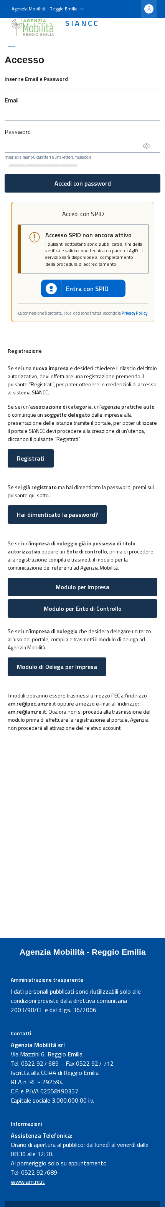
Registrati (31, 458)
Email (11, 100)
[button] (49, 9)
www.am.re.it (28, 1181)
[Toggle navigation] (11, 47)
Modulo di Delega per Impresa (57, 666)
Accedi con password (82, 183)
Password (18, 131)
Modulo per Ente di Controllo (83, 608)
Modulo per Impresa (82, 587)
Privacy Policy (134, 313)
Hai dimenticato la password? (57, 514)
